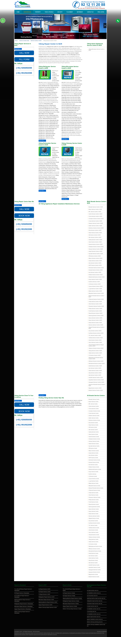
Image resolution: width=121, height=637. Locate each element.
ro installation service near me (93, 614)
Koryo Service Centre (93, 471)
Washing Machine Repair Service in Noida (72, 598)
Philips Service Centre (94, 499)
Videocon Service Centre (94, 537)
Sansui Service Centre (94, 509)
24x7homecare (36, 631)
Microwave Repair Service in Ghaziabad (23, 606)
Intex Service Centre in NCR (95, 263)
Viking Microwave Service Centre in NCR (97, 49)
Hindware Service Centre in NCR (96, 246)
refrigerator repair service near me (94, 600)
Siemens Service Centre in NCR (96, 325)
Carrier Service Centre (94, 406)
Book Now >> (18, 49)
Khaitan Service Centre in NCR (96, 274)
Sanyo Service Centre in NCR (95, 320)
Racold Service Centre (94, 504)
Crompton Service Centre (94, 411)
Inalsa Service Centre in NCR (95, 260)
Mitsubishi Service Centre (94, 485)
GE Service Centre (93, 427)
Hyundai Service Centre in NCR (96, 253)
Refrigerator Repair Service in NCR (46, 597)
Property (38, 12)
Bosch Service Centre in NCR (95, 209)
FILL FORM (24, 59)
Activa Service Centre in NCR (95, 370)
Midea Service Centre (93, 483)
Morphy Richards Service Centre (96, 488)
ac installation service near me (94, 593)
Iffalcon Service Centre (94, 450)
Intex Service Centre (93, 455)
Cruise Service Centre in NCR (95, 221)
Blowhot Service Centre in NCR (96, 390)
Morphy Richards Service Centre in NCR (96, 296)
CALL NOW (24, 52)
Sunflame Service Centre (94, 523)
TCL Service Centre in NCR (95, 335)
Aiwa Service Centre (93, 560)
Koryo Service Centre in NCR (95, 279)
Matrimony (80, 12)
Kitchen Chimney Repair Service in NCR (48, 607)
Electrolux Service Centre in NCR (96, 228)
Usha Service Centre (93, 530)
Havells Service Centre (94, 436)
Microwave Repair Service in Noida (71, 603)
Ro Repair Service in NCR (44, 591)
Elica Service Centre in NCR (95, 230)
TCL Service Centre (93, 525)
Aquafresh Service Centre (94, 567)
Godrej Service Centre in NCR (95, 239)
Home (18, 12)
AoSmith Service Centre (94, 565)
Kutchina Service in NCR (94, 281)
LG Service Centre (93, 476)
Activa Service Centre (93, 558)
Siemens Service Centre (94, 516)
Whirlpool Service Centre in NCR (96, 361)
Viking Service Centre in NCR (95, 350)
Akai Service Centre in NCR (95, 375)
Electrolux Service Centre (94, 420)
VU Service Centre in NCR (95, 355)
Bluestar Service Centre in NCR (96, 207)
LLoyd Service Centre (93, 481)
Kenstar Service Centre (94, 462)
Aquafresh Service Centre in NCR (96, 379)
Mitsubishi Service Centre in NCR (96, 293)
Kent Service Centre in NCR (95, 272)
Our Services (27, 12)
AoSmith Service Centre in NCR (96, 377)
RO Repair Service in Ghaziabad (21, 593)
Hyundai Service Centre (94, 446)
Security (59, 12)
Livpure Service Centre (94, 478)
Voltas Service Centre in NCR (95, 353)
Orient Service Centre (93, 495)
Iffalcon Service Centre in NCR (95, 258)
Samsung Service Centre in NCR (96, 315)
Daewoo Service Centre (94, 415)
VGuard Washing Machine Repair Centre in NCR (96, 345)
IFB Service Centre (93, 448)
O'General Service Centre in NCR (96, 299)
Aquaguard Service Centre (95, 569)
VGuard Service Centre (94, 534)
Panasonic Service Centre (94, 497)
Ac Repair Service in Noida (69, 593)
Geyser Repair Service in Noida (70, 606)
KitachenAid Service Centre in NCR (97, 277)
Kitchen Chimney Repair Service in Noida (72, 608)
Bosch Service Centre (93, 401)
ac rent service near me (92, 595)
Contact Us (90, 12)
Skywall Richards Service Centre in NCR (96, 327)
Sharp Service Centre (93, 513)
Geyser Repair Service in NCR (45, 604)
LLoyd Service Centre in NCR (95, 288)
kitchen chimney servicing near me (94, 622)
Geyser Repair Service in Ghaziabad (22, 609)
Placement (70, 12)
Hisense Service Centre (94, 441)
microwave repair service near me (94, 603)
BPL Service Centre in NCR (95, 211)
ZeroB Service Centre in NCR (95, 365)
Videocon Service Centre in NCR (96, 348)
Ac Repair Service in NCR (44, 589)
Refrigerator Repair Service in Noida (71, 601)
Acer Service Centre (93, 555)
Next (105, 25)
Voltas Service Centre (93, 541)
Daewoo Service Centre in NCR (96, 223)
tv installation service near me (93, 608)
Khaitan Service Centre (94, 467)
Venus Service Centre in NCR (95, 342)
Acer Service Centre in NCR (95, 368)
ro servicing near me (91, 611)
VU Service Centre (93, 544)
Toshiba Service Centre (94, 527)
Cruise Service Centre (94, 413)
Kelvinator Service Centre (94, 460)
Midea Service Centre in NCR (95, 291)
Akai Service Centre (93, 562)
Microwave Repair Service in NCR (46, 599)
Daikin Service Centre (93, 418)
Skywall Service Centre (94, 518)
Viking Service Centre (93, 539)
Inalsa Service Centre (93, 453)
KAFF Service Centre (93, 457)
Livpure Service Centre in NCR (95, 286)
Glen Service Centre (93, 429)
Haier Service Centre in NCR (95, 242)
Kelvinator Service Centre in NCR (96, 267)
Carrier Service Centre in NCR (95, 214)
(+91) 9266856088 (24, 68)
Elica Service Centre (93, 422)
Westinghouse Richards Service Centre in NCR (96, 358)
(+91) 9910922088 (24, 73)
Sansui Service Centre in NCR (95, 318)
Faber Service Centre (93, 425)
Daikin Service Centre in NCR (95, 225)
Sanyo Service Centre (93, 511)
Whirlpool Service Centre (94, 548)
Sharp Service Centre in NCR (95, 322)
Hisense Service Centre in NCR (96, 249)
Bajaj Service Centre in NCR (95, 388)
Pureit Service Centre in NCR (95, 311)
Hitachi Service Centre (94, 443)
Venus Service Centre (93, 532)
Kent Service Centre (93, 464)
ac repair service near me (92, 590)
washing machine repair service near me (96, 598)
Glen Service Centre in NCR (95, 237)
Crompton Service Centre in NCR (96, 218)
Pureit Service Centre (93, 502)
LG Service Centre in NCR (94, 284)
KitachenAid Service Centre (95, 469)
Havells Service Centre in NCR (95, 244)
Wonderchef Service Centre (95, 551)
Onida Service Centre (93, 492)
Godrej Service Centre (94, 432)
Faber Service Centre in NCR (95, 232)
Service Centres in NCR (36, 40)
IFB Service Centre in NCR (95, 256)
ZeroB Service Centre (93, 553)
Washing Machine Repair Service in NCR (48, 602)
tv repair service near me (92, 606)
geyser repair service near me (93, 616)
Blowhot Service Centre (94, 576)
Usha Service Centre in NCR (95, 340)
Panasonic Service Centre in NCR (96, 306)
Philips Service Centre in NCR (95, 308)
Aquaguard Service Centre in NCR (96, 382)
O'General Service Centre (94, 490)
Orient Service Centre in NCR (95, 303)
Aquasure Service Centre (94, 572)
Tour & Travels (49, 12)
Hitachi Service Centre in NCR (95, 251)
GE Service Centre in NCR (95, 235)
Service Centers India (24, 40)
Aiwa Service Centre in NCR (95, 372)
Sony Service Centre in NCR (95, 330)
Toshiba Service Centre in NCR (96, 337)
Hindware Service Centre (94, 439)
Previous (16, 25)
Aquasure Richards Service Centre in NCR (97, 385)
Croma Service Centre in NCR (95, 216)
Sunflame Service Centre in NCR (96, 333)
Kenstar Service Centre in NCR (96, 270)
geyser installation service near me (95, 619)
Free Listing (101, 12)
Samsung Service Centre (94, 506)
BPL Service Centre (93, 404)
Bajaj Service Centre (93, 574)
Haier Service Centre (93, 434)
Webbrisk (104, 631)
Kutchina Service (92, 474)
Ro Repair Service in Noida (69, 595)
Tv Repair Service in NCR (44, 594)
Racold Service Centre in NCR (95, 313)
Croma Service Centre (94, 408)
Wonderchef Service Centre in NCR (97, 363)
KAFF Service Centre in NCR (95, 265)
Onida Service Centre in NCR (95, 301)
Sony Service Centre (93, 520)
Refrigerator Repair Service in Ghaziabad (23, 603)
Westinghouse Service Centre (95, 546)
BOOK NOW (24, 215)
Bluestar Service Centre (94, 399)
